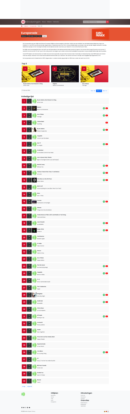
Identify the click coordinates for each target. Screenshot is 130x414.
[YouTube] (106, 109)
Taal (52, 398)
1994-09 (99, 91)
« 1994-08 (92, 91)
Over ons (83, 395)
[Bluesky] (24, 408)
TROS (40, 36)
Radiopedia (83, 404)
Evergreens (53, 402)
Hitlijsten (49, 22)
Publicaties (56, 22)
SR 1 (36, 36)
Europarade (33, 26)
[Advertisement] (61, 9)
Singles (44, 36)
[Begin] (21, 26)
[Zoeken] (107, 22)
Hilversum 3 (24, 36)
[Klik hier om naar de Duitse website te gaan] (106, 411)
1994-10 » (105, 91)
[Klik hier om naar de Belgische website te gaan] (104, 411)
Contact (83, 398)
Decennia (53, 395)
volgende (29, 386)
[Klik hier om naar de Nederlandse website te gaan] (108, 411)
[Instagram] (25, 408)
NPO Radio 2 (31, 36)
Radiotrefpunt (84, 402)
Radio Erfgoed (28, 411)
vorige (23, 386)
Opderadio (83, 406)
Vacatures (83, 397)
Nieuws (44, 22)
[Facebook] (22, 408)
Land (52, 400)
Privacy (33, 411)
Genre (52, 397)
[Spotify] (104, 109)
